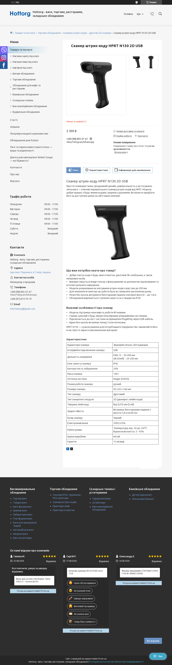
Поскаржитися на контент (102, 662)
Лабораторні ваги (22, 514)
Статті (14, 120)
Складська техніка (23, 100)
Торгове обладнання (49, 33)
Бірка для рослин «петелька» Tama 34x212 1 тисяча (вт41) (33, 580)
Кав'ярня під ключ (22, 67)
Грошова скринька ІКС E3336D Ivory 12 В (86, 572)
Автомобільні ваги (23, 530)
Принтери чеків (61, 506)
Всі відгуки (153, 641)
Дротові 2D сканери (100, 33)
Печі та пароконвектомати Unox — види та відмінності (31, 149)
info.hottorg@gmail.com (22, 308)
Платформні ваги (22, 518)
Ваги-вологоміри (22, 538)
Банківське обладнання (26, 94)
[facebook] (67, 449)
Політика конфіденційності (130, 662)
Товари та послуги (25, 33)
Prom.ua (102, 659)
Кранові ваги (20, 510)
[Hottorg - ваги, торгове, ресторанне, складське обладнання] (20, 14)
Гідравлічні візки (101, 498)
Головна (128, 14)
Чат (160, 656)
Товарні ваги (20, 502)
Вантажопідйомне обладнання (30, 106)
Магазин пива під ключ (25, 62)
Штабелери (98, 502)
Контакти (16, 167)
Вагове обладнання (23, 73)
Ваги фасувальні (22, 506)
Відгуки (14, 181)
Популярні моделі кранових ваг (29, 133)
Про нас (14, 174)
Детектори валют (142, 495)
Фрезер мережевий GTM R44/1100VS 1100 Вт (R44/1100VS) (140, 572)
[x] (71, 449)
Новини (14, 126)
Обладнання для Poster (24, 140)
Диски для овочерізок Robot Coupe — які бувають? (31, 159)
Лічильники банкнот (143, 499)
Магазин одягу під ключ (26, 56)
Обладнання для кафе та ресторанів (26, 87)
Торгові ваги (20, 498)
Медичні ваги (20, 534)
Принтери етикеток (64, 510)
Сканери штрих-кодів (75, 33)
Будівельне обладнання (26, 112)
